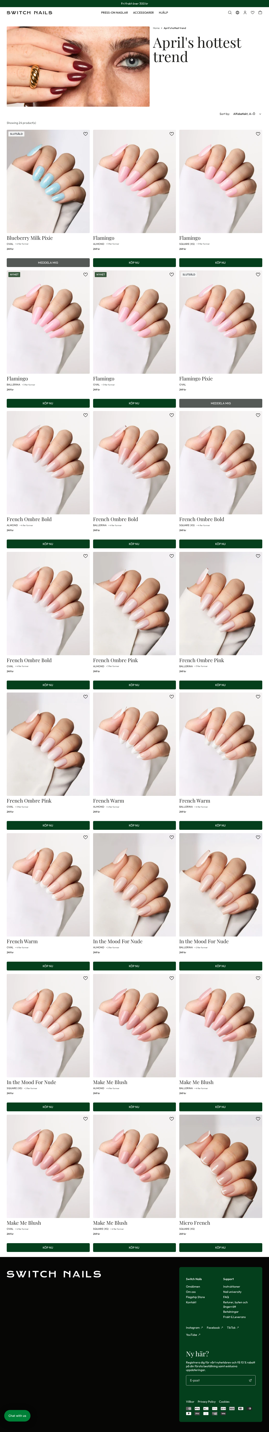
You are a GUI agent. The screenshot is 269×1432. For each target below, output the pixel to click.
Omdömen (193, 1286)
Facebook (213, 1328)
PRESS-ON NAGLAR (114, 12)
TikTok (231, 1328)
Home (156, 28)
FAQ (226, 1297)
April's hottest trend (175, 28)
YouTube (191, 1335)
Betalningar (231, 1312)
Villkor (190, 1401)
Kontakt (191, 1302)
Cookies (224, 1401)
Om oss (191, 1292)
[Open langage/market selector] (237, 12)
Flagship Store (195, 1297)
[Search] (230, 12)
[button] (17, 1416)
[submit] (250, 1380)
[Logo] (29, 12)
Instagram (193, 1328)
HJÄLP (163, 12)
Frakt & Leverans (234, 1317)
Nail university (232, 1292)
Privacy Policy (207, 1401)
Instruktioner (231, 1286)
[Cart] (260, 12)
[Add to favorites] (85, 133)
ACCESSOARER (143, 12)
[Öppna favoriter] (253, 12)
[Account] (245, 12)
